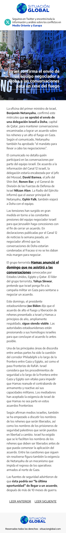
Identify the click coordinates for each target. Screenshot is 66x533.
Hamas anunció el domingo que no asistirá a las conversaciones (33, 267)
